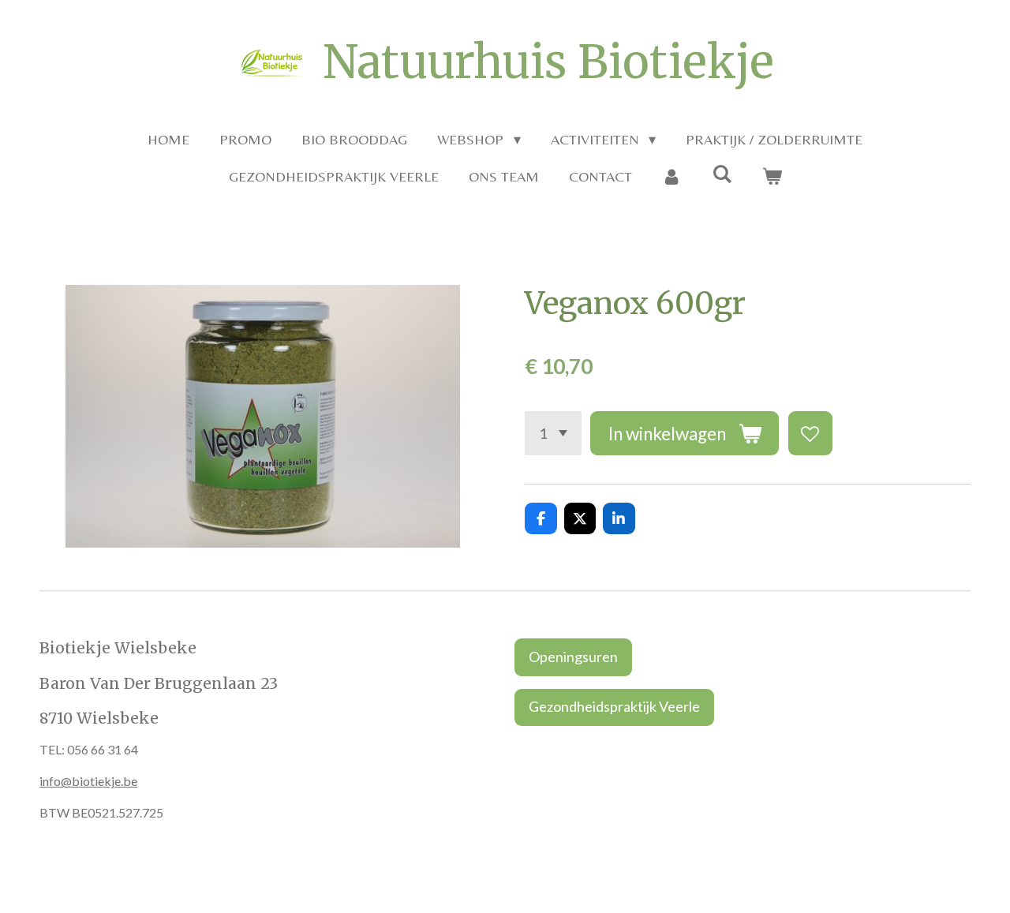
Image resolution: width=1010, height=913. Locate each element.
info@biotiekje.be (88, 780)
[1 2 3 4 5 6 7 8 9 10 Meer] (553, 433)
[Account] (672, 176)
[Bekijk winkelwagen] (771, 176)
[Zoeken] (722, 174)
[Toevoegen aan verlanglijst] (810, 433)
